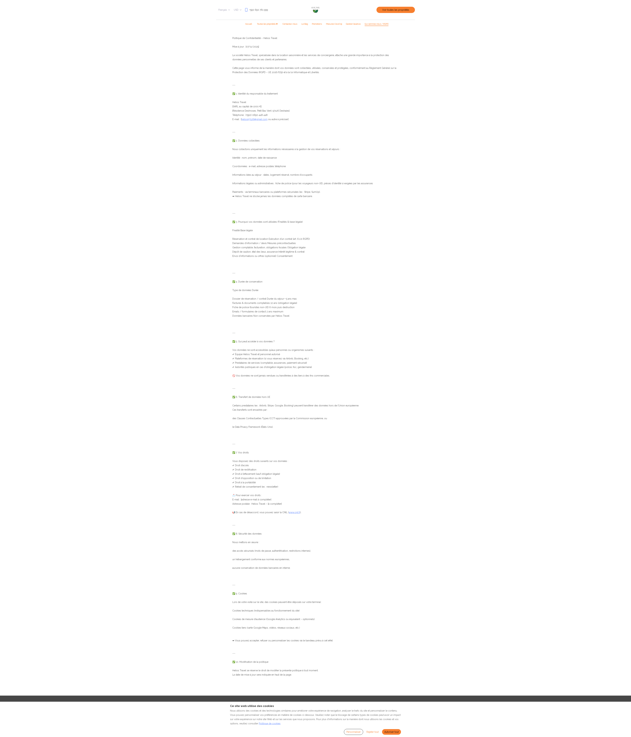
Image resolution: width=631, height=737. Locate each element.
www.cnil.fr (294, 512)
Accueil (248, 24)
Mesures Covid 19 (334, 24)
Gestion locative (353, 24)
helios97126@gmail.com (254, 119)
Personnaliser (353, 732)
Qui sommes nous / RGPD (376, 24)
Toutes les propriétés (267, 23)
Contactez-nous (289, 24)
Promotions (317, 24)
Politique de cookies (269, 723)
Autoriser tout (391, 732)
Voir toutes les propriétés (395, 10)
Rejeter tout (372, 732)
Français (222, 10)
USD (236, 10)
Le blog (304, 24)
